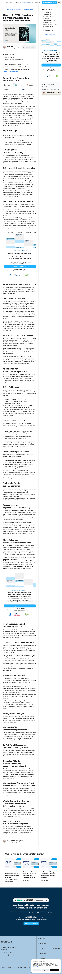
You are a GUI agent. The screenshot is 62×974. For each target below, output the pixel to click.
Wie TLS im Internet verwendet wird (18, 201)
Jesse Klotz (10, 46)
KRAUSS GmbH (6, 942)
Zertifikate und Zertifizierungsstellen (18, 335)
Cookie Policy (37, 967)
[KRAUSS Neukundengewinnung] (3, 2)
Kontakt (20, 967)
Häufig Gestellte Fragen (13, 713)
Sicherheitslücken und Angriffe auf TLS (19, 642)
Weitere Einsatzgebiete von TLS (16, 452)
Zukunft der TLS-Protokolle (14, 676)
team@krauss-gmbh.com (12, 955)
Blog (4, 10)
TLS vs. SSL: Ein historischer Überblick (19, 168)
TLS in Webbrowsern (11, 387)
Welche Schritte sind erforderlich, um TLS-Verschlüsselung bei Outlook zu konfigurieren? (17, 803)
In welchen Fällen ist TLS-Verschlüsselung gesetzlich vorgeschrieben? (14, 763)
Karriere (3, 967)
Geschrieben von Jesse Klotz (15, 840)
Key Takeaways (10, 130)
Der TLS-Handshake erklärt (14, 298)
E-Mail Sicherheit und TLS (14, 420)
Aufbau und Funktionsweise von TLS (19, 284)
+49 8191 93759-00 (9, 952)
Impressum (27, 967)
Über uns (9, 967)
